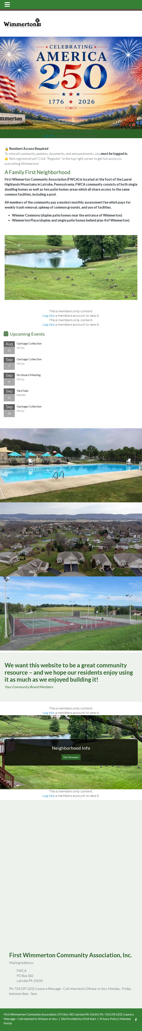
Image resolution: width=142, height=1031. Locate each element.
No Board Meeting (29, 375)
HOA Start (89, 1018)
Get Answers (71, 757)
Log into (49, 136)
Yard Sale (22, 390)
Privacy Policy (109, 1018)
